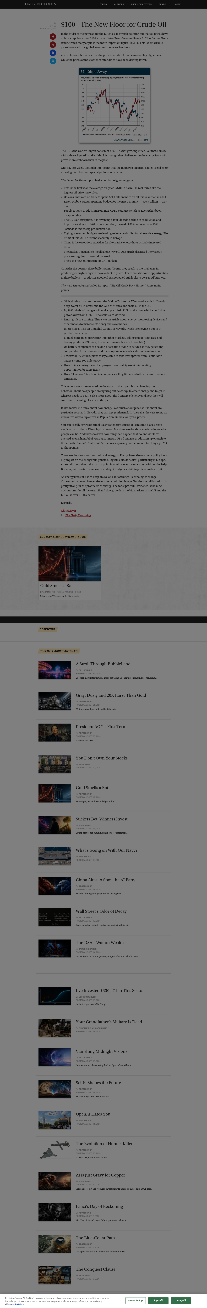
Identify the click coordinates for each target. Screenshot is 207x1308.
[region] (103, 1301)
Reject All (158, 1300)
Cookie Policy (17, 1305)
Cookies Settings (135, 1300)
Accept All (181, 1300)
